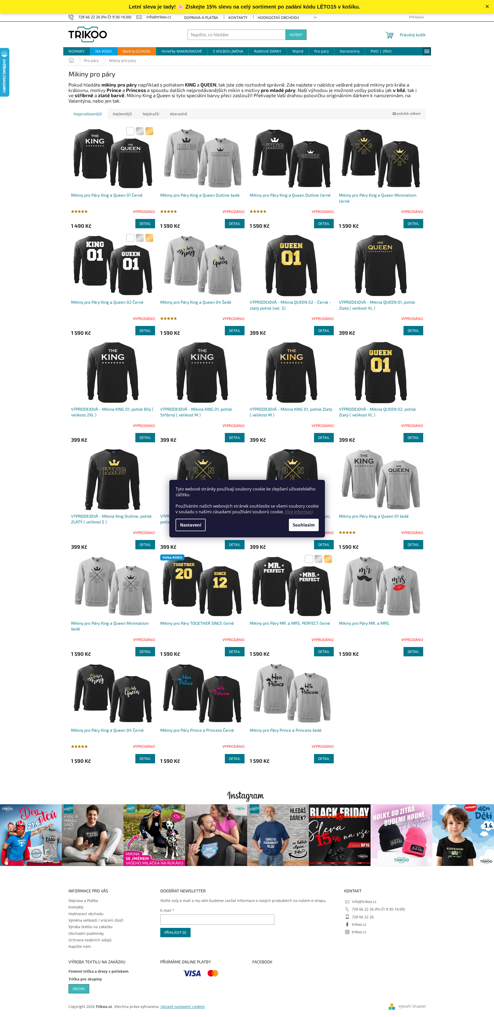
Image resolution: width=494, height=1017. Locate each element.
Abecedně (178, 113)
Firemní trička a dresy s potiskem (98, 971)
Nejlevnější (122, 113)
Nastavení (190, 525)
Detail (145, 223)
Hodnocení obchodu (278, 17)
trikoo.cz (359, 924)
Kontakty (237, 17)
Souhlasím (304, 525)
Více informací (299, 512)
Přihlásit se (175, 932)
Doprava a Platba (201, 17)
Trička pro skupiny (85, 979)
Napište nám (79, 946)
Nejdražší (151, 113)
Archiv (79, 988)
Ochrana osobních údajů (90, 939)
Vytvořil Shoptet (412, 1006)
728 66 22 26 (363, 916)
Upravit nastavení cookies (183, 1006)
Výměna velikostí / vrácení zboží (95, 920)
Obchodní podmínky (86, 933)
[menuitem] (76, 51)
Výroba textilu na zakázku (90, 926)
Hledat (296, 34)
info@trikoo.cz (364, 901)
